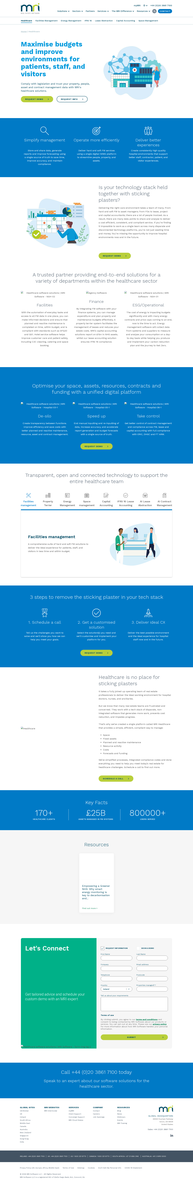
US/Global (24, 1111)
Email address (142, 964)
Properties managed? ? (146, 985)
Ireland (23, 1117)
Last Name (141, 954)
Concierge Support (77, 1117)
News (119, 1114)
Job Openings (99, 1117)
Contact (96, 1111)
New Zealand (25, 1133)
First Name (105, 954)
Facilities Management (46, 20)
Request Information (117, 948)
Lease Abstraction (104, 20)
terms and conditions (147, 1019)
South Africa (25, 1120)
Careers (96, 1114)
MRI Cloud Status (76, 1120)
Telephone (105, 975)
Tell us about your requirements (114, 996)
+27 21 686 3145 (132, 1156)
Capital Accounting (125, 20)
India (22, 1142)
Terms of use (107, 1015)
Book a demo (147, 948)
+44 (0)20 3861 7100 (163, 1129)
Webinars (121, 1117)
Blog (119, 1111)
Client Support (75, 1114)
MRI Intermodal (50, 1111)
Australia (23, 1129)
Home (24, 31)
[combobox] (116, 989)
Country (104, 985)
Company (105, 964)
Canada (23, 1126)
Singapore (24, 1136)
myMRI (71, 1111)
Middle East (25, 1123)
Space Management (148, 20)
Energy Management (71, 20)
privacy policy (160, 1024)
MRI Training (122, 1123)
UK (21, 1114)
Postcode (140, 975)
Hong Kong (24, 1139)
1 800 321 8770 (80, 1156)
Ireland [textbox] (106, 989)
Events (120, 1120)
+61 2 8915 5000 (159, 1156)
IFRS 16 (88, 20)
